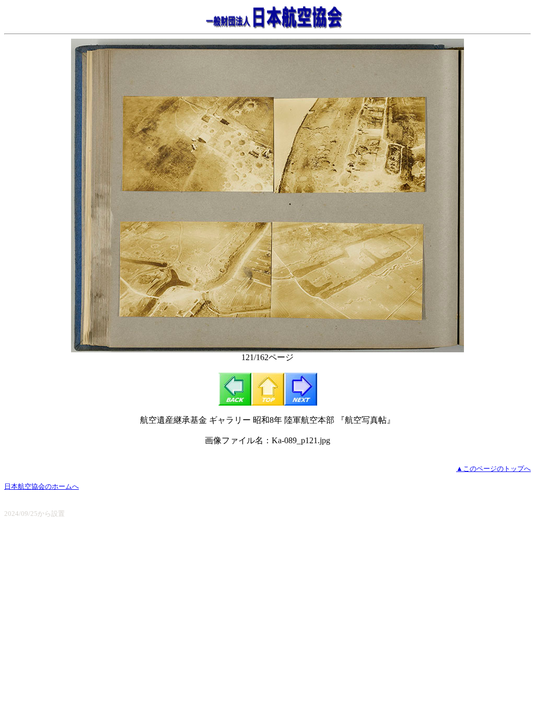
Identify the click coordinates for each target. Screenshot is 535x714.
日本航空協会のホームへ (41, 486)
